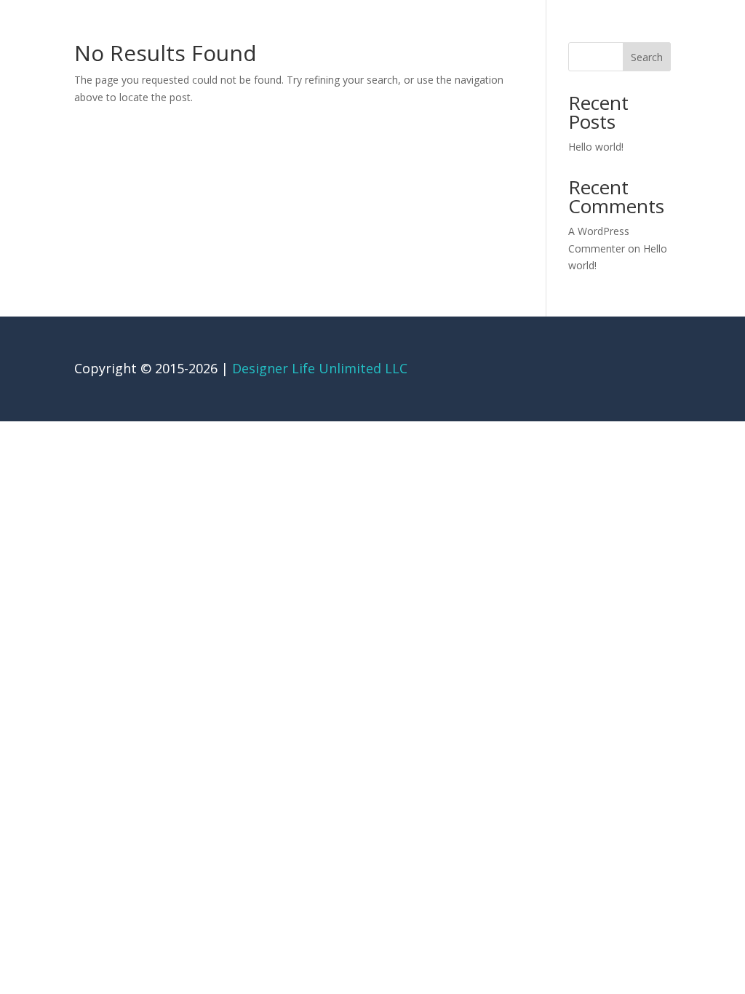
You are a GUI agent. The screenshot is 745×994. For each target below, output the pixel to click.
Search (647, 57)
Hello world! (596, 147)
